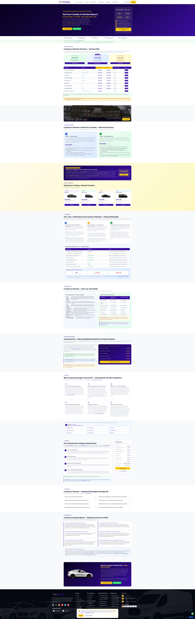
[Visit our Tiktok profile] (56, 605)
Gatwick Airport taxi (103, 601)
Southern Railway (68, 226)
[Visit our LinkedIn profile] (65, 605)
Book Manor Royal (75, 63)
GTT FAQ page (88, 493)
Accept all (81, 615)
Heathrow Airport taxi (103, 595)
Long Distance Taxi (91, 605)
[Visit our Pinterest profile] (68, 605)
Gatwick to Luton (114, 606)
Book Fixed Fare (122, 468)
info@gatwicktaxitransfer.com (128, 598)
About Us (77, 604)
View (126, 88)
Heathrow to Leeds (114, 602)
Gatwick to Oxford (114, 597)
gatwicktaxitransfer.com (77, 425)
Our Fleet (87, 2)
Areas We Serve (115, 2)
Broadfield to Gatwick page (74, 175)
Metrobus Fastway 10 (91, 226)
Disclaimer (78, 602)
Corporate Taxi (91, 427)
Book (126, 72)
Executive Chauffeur (70, 430)
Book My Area (120, 63)
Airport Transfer (93, 2)
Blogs (77, 595)
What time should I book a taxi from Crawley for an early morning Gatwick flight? (114, 504)
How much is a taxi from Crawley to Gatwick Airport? (80, 496)
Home (77, 2)
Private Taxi (111, 432)
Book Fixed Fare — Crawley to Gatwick (123, 29)
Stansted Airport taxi (103, 597)
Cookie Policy (78, 608)
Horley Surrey (69, 432)
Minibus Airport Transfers (90, 603)
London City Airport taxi (103, 599)
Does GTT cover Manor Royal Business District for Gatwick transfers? (80, 504)
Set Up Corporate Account (114, 361)
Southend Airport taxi (103, 605)
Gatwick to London (114, 595)
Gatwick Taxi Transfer (71, 22)
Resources (108, 2)
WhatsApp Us (77, 28)
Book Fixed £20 (67, 28)
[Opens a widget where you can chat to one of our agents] (191, 617)
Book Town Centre (97, 63)
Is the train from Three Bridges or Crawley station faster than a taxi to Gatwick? (114, 496)
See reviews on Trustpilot (97, 379)
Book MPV (88, 204)
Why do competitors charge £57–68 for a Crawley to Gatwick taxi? (80, 500)
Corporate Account (106, 445)
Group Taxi (111, 427)
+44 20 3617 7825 (122, 94)
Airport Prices (101, 2)
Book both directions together (123, 276)
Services (81, 2)
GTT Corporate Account (75, 348)
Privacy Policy (78, 599)
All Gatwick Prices (69, 427)
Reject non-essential (88, 615)
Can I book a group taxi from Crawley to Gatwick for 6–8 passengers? (114, 507)
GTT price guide (71, 394)
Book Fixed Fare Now (106, 582)
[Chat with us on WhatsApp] (192, 613)
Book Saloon (72, 204)
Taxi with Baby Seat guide (99, 413)
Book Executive (106, 204)
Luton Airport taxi (102, 603)
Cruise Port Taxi (90, 607)
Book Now (126, 119)
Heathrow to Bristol (114, 599)
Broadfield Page (112, 430)
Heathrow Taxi (90, 430)
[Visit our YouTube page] (62, 605)
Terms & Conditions (79, 600)
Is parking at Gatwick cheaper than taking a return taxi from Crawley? (80, 507)
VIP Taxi (89, 599)
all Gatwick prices (88, 187)
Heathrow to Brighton (115, 600)
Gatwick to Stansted (114, 604)
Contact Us (127, 2)
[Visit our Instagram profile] (59, 605)
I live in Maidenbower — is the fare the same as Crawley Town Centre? (114, 500)
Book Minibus (123, 204)
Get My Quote (123, 174)
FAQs (77, 597)
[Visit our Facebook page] (53, 605)
